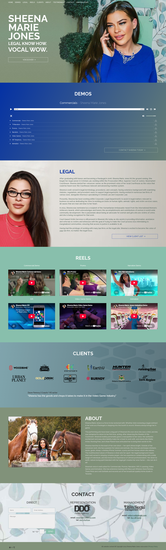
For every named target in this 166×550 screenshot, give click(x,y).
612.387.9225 (136, 518)
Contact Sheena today (131, 150)
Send (50, 531)
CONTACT (70, 2)
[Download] (156, 121)
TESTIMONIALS (59, 2)
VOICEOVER (28, 60)
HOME (10, 2)
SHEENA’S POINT (82, 2)
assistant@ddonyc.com (85, 518)
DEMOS (18, 2)
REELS (32, 2)
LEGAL (25, 2)
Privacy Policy (153, 546)
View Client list (134, 236)
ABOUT (48, 2)
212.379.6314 (84, 520)
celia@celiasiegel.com (137, 515)
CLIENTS (40, 2)
